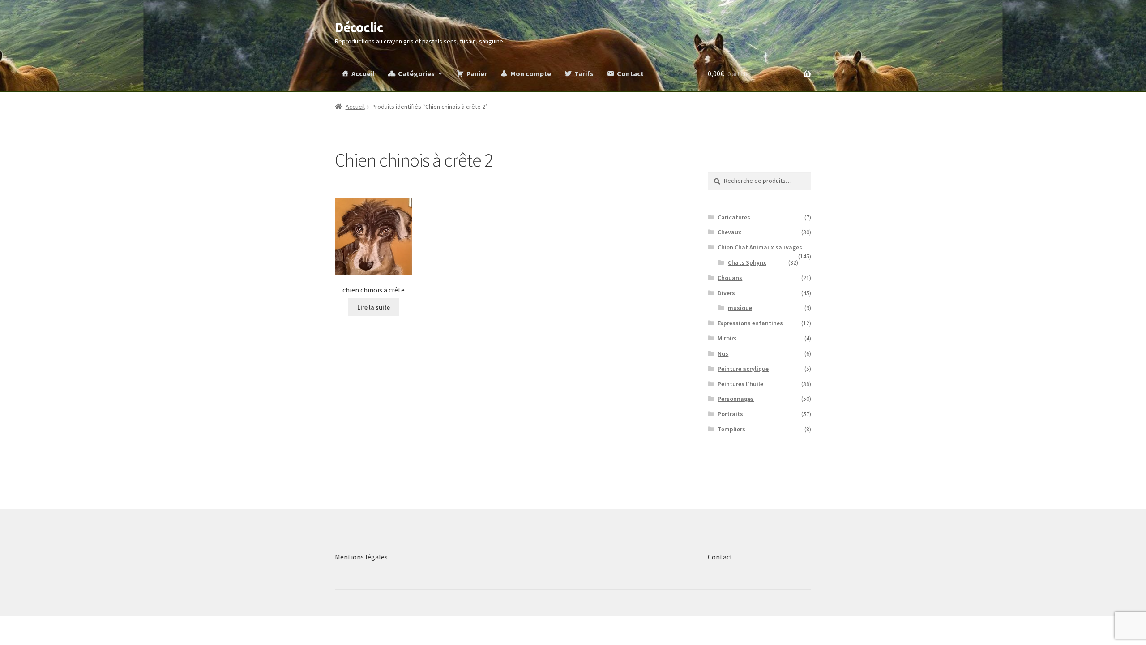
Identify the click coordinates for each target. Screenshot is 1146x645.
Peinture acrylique (743, 369)
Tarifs (584, 73)
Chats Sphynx (747, 262)
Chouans (730, 278)
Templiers (731, 429)
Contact (630, 73)
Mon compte (530, 73)
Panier (476, 73)
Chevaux (729, 232)
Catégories (416, 73)
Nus (723, 353)
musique (740, 308)
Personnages (736, 399)
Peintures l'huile (740, 384)
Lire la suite (373, 307)
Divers (726, 293)
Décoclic (359, 27)
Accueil (363, 73)
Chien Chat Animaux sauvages (760, 247)
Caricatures (734, 217)
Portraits (730, 414)
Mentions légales (361, 556)
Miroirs (727, 338)
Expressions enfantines (750, 323)
